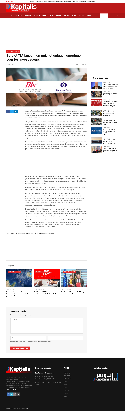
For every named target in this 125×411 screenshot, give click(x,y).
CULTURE (66, 390)
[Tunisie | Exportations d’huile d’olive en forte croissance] (96, 113)
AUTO (65, 387)
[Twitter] (12, 111)
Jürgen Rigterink (21, 234)
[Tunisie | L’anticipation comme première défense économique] (96, 141)
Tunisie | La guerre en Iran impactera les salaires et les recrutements (111, 86)
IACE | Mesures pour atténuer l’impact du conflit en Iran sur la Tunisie (109, 132)
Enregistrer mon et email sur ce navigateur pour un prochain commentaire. (31, 342)
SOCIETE (66, 382)
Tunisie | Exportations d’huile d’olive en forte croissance (109, 113)
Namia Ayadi (30, 234)
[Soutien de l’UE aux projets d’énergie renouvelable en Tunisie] (74, 278)
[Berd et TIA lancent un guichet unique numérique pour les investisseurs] (46, 87)
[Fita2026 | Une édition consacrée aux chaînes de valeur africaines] (96, 149)
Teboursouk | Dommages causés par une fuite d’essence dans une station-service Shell (110, 104)
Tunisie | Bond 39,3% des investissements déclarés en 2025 (45, 293)
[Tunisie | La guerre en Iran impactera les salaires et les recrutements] (96, 85)
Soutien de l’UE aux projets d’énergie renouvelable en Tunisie (73, 293)
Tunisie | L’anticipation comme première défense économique (109, 141)
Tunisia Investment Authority (47, 234)
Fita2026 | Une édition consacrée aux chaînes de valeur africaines (110, 150)
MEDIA (66, 393)
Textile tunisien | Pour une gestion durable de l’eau (110, 122)
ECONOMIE (10, 51)
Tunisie (17, 51)
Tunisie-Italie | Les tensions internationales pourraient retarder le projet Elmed (18, 294)
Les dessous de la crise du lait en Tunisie (110, 94)
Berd (13, 234)
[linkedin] (16, 111)
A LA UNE (67, 373)
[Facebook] (8, 111)
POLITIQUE (67, 376)
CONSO (66, 396)
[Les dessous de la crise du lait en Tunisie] (96, 94)
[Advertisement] (56, 163)
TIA (37, 234)
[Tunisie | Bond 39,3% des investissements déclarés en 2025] (47, 278)
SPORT (66, 385)
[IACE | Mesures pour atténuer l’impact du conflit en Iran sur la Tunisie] (96, 130)
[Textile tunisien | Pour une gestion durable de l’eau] (96, 122)
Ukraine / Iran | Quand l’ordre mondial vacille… (68, 1)
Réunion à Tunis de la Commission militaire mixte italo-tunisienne (39, 1)
